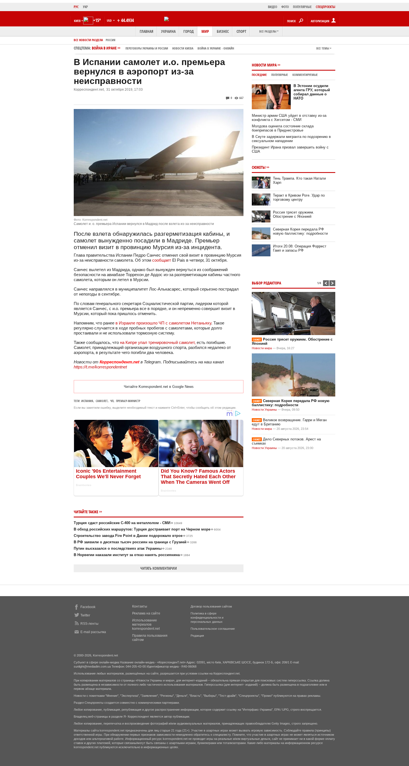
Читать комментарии (158, 568)
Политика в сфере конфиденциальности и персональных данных (207, 617)
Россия (110, 40)
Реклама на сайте (146, 613)
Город (188, 31)
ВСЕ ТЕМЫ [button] (322, 48)
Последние (259, 75)
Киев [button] (77, 21)
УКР (85, 6)
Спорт (241, 31)
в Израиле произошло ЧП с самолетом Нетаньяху (163, 323)
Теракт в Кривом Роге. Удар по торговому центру (299, 197)
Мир (205, 31)
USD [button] (109, 20)
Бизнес (223, 31)
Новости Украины (264, 409)
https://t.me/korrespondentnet (100, 367)
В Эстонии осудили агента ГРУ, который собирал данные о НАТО (312, 92)
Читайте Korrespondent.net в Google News (159, 387)
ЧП (112, 401)
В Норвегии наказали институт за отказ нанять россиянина (132, 555)
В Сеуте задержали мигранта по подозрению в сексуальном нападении (291, 139)
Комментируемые (305, 75)
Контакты (139, 606)
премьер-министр (128, 401)
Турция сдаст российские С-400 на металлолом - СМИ (128, 523)
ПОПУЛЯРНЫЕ (302, 6)
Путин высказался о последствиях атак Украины (123, 548)
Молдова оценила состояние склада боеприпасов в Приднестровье (283, 128)
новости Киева (182, 48)
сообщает (161, 260)
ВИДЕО (272, 6)
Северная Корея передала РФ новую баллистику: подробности (300, 231)
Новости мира (264, 65)
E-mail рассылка (93, 632)
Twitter (85, 615)
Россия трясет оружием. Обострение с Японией (293, 214)
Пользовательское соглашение (213, 628)
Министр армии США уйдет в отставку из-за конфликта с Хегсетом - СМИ (289, 117)
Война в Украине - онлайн (216, 48)
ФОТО (285, 6)
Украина (168, 31)
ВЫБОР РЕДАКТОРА (266, 283)
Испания (87, 401)
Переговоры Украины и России (146, 48)
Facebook (87, 607)
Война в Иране (163, 48)
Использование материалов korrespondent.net (146, 624)
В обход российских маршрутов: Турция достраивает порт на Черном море (147, 529)
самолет (102, 401)
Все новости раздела (88, 40)
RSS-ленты (89, 624)
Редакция (197, 635)
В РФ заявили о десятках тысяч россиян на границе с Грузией (135, 542)
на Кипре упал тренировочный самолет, (158, 342)
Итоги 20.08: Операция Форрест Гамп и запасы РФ (299, 248)
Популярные (279, 75)
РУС (76, 6)
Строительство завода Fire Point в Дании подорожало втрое (133, 536)
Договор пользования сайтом (211, 606)
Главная (146, 31)
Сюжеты (258, 167)
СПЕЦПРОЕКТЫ (325, 6)
